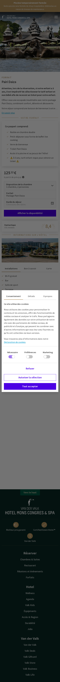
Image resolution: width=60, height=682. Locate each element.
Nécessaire (12, 352)
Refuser (30, 368)
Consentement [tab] (13, 296)
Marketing (48, 352)
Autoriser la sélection (30, 377)
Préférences (30, 352)
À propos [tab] (47, 296)
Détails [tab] (31, 296)
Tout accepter (30, 386)
